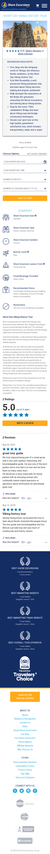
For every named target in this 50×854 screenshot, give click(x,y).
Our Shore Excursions (25, 738)
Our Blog (25, 734)
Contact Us (25, 722)
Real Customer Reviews (25, 762)
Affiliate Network (25, 745)
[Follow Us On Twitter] (21, 790)
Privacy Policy (25, 770)
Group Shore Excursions (25, 730)
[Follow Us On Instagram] (28, 790)
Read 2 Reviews (33, 51)
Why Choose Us (25, 749)
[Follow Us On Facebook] (15, 790)
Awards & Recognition (25, 718)
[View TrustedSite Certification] (25, 841)
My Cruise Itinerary (37, 154)
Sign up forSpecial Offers (25, 697)
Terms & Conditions (25, 777)
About (25, 715)
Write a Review (25, 54)
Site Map (25, 773)
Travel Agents (25, 742)
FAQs (25, 726)
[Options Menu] (46, 498)
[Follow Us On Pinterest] (35, 790)
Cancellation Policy (25, 766)
